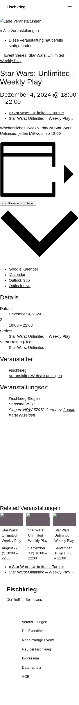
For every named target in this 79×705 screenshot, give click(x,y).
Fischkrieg (16, 7)
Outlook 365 (19, 280)
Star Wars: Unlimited (26, 347)
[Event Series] (12, 558)
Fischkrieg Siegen (24, 398)
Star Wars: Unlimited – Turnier (36, 113)
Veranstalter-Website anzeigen (35, 376)
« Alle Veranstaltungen (19, 30)
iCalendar (17, 275)
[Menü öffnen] (69, 7)
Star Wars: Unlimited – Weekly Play (41, 118)
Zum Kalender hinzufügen (18, 203)
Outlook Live (20, 286)
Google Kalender (23, 269)
